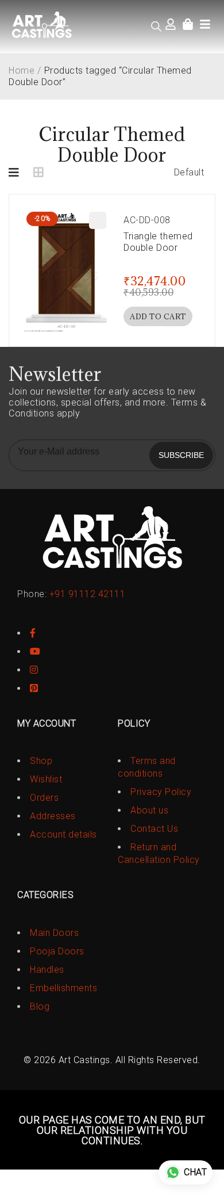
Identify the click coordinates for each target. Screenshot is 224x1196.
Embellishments (63, 988)
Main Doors (54, 932)
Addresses (53, 816)
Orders (44, 797)
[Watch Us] (35, 651)
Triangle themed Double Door (158, 242)
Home (21, 70)
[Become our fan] (33, 633)
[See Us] (34, 669)
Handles (47, 969)
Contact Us (154, 828)
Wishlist (46, 779)
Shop (41, 760)
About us (149, 810)
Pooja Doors (57, 951)
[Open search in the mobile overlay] (156, 26)
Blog (39, 1006)
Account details (63, 834)
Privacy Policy (160, 791)
